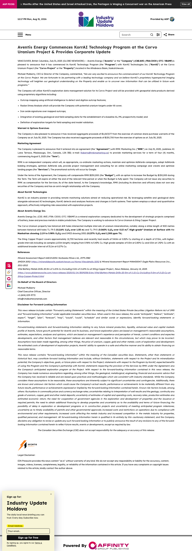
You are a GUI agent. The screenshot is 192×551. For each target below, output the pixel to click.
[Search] (152, 35)
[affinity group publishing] (9, 279)
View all (186, 4)
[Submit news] (9, 265)
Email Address (15, 526)
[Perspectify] (9, 272)
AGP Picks (8, 4)
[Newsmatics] (9, 285)
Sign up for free (28, 537)
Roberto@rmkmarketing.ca (94, 152)
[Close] (51, 494)
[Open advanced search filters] (158, 35)
